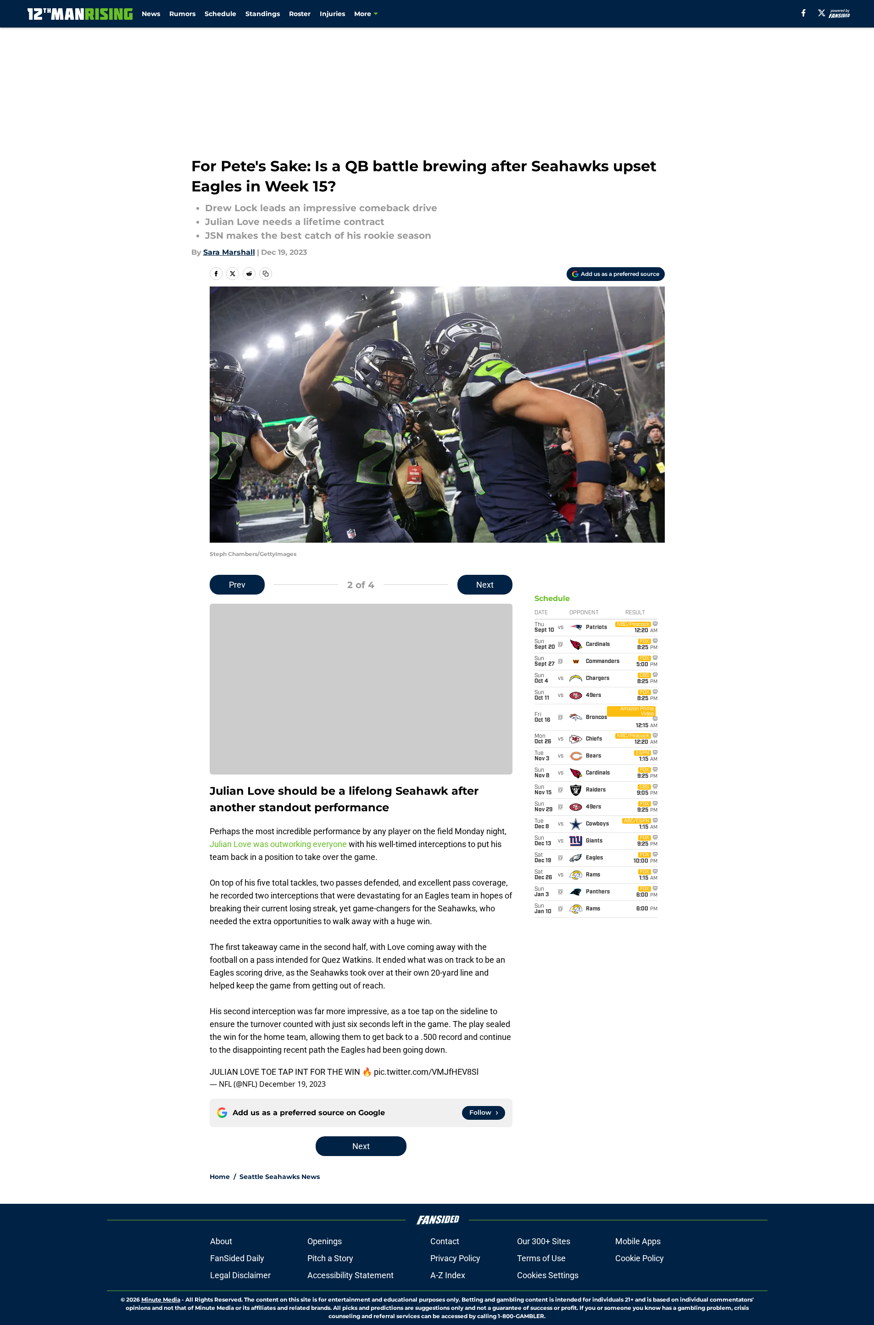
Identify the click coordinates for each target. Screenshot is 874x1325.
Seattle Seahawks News (279, 1177)
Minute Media (160, 1299)
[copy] (265, 273)
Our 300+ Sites (543, 1241)
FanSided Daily (237, 1258)
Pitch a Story (330, 1258)
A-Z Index (447, 1275)
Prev (237, 585)
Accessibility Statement (350, 1275)
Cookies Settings (548, 1275)
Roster (300, 14)
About (221, 1241)
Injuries (332, 14)
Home (220, 1177)
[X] (821, 13)
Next (485, 585)
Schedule (220, 14)
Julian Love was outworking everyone (278, 844)
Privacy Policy (455, 1258)
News (151, 14)
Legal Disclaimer (240, 1275)
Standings (262, 14)
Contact (444, 1241)
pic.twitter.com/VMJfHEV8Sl (426, 1072)
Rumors (182, 14)
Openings (324, 1241)
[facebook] (804, 13)
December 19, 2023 (292, 1084)
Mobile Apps (638, 1241)
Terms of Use (541, 1258)
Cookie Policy (639, 1258)
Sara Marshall (229, 252)
